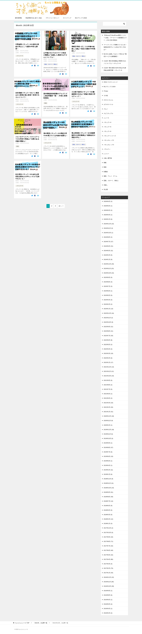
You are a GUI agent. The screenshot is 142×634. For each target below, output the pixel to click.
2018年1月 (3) (108, 523)
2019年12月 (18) (109, 429)
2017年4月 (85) (108, 559)
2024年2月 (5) (108, 255)
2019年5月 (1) (108, 461)
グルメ (106, 109)
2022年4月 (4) (108, 349)
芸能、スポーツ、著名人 (50, 64)
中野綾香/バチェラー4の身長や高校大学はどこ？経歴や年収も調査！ (27, 46)
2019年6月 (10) (108, 456)
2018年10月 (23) (109, 488)
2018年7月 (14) (108, 501)
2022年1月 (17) (108, 362)
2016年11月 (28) (109, 581)
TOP (22, 623)
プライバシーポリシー (52, 18)
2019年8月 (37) (108, 447)
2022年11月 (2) (108, 317)
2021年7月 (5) (108, 389)
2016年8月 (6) (108, 595)
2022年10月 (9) (108, 322)
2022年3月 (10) (108, 353)
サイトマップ (67, 18)
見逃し (106, 185)
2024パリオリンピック (111, 82)
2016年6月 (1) (108, 599)
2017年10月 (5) (108, 532)
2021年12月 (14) (109, 367)
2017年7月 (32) (108, 546)
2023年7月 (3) (108, 286)
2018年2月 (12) (108, 519)
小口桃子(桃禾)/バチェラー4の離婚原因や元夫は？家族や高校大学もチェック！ (83, 94)
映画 (105, 167)
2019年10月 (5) (108, 438)
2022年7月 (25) (108, 335)
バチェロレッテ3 (109, 144)
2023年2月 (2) (108, 304)
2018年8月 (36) (108, 496)
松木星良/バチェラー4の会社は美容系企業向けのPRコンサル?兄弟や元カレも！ (27, 176)
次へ (60, 206)
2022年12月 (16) (109, 313)
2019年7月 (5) (108, 452)
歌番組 (106, 171)
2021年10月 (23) (109, 376)
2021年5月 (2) (108, 398)
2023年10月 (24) (109, 273)
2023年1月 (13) (108, 308)
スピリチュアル (108, 113)
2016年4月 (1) (108, 608)
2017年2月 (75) (108, 568)
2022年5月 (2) (108, 344)
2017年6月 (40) (108, 550)
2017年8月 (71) (108, 541)
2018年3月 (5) (108, 514)
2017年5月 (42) (108, 555)
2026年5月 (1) (108, 206)
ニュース (106, 118)
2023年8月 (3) (108, 282)
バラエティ (107, 149)
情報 (45, 103)
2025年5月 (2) (108, 210)
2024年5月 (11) (108, 250)
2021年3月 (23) (108, 402)
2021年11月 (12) (109, 371)
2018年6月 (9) (108, 505)
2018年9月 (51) (108, 492)
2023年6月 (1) (108, 291)
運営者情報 (18, 18)
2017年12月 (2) (108, 528)
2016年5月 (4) (108, 604)
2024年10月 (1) (108, 232)
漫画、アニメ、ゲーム (110, 176)
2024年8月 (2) (108, 237)
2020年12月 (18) (109, 416)
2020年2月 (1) (108, 425)
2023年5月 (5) (108, 295)
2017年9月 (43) (108, 537)
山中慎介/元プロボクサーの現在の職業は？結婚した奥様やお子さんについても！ (55, 55)
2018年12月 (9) (108, 479)
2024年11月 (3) (108, 228)
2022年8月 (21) (108, 331)
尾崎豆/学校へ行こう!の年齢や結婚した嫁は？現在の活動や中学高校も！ (83, 49)
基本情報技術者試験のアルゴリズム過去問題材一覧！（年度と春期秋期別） (55, 96)
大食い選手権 (108, 158)
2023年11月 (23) (109, 268)
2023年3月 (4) (108, 300)
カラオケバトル (108, 104)
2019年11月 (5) (108, 434)
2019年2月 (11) (108, 470)
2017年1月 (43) (108, 572)
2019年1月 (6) (108, 474)
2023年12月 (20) (109, 264)
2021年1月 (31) (108, 411)
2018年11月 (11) (109, 483)
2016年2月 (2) (108, 613)
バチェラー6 (107, 131)
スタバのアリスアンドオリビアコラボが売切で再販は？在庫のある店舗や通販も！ (27, 139)
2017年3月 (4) (108, 564)
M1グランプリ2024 (81, 18)
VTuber (106, 91)
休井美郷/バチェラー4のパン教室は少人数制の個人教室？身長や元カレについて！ (27, 95)
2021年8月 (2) (108, 385)
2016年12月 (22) (109, 577)
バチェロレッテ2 (109, 140)
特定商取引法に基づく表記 (34, 18)
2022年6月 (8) (108, 340)
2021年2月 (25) (108, 407)
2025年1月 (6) (108, 219)
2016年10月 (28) (109, 586)
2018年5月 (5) (108, 510)
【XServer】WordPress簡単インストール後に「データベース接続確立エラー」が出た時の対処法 (115, 37)
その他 (106, 95)
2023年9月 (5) (108, 277)
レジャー (106, 153)
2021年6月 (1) (108, 393)
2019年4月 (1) (108, 465)
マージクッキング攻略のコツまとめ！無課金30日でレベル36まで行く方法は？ (115, 47)
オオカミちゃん (108, 100)
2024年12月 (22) (109, 224)
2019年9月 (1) (108, 443)
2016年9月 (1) (108, 590)
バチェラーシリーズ (110, 136)
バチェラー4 (19, 55)
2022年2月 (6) (108, 358)
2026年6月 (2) (108, 201)
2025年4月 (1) (108, 214)
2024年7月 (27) (108, 241)
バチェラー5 (107, 127)
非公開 (106, 189)
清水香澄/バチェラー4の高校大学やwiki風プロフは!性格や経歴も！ (55, 134)
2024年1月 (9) (108, 259)
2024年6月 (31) (108, 246)
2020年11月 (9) (108, 420)
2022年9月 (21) (108, 326)
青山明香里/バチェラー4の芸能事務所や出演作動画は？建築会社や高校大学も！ (83, 135)
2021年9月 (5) (108, 380)
